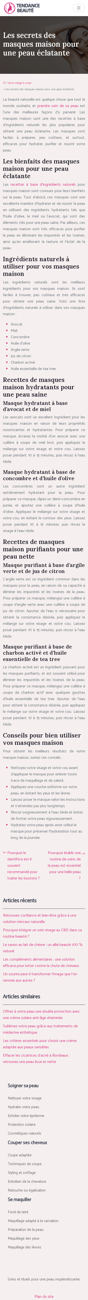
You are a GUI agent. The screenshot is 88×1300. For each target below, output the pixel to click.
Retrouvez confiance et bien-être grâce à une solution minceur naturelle (39, 918)
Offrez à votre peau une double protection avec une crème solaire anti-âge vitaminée (41, 1014)
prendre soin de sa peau (57, 106)
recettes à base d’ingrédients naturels (43, 184)
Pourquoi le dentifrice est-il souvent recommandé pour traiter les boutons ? (23, 866)
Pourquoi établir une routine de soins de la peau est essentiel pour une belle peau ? (64, 866)
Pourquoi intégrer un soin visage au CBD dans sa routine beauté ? (42, 933)
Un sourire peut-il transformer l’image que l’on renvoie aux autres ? (40, 977)
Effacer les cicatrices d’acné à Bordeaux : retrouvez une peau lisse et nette (36, 1058)
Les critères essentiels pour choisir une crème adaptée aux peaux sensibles (40, 1044)
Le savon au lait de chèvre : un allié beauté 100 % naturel (43, 948)
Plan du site (44, 1296)
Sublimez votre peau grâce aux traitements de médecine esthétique (40, 1029)
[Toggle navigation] (78, 8)
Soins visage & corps (20, 83)
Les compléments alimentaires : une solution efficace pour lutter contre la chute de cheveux (41, 962)
